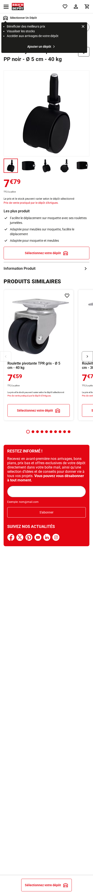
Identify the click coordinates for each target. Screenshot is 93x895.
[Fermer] (83, 27)
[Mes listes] (65, 6)
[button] (28, 431)
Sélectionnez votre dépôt (43, 253)
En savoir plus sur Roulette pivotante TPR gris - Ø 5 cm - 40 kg (38, 355)
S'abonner (46, 512)
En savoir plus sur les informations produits (46, 268)
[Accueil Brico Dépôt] (18, 6)
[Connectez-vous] (76, 6)
